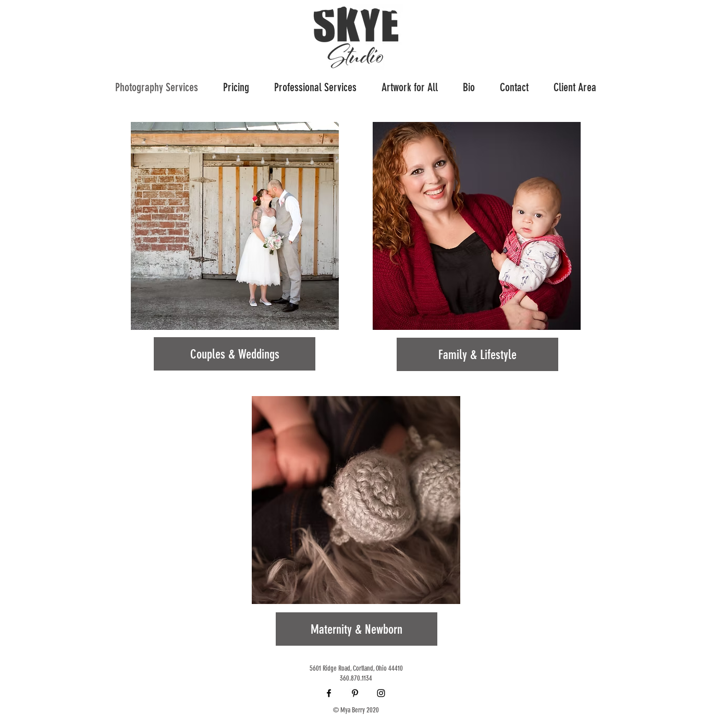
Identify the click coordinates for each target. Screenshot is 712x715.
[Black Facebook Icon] (329, 693)
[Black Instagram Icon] (381, 693)
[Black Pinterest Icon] (355, 693)
